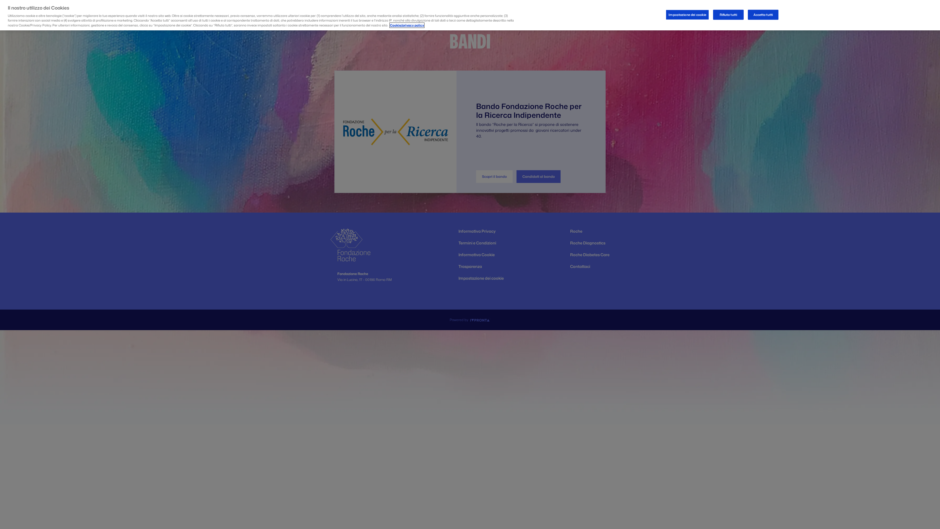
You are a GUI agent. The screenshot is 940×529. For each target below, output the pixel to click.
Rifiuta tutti (728, 14)
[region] (470, 15)
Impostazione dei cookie (687, 14)
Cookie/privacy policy (407, 25)
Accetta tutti (763, 14)
